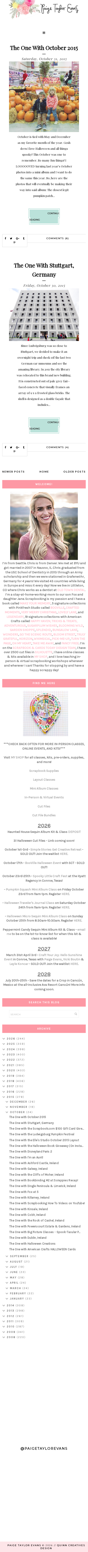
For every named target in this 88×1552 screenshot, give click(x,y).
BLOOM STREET (64, 634)
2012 (11, 1316)
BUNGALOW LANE (64, 630)
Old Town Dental (71, 590)
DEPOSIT (74, 832)
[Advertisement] (44, 1390)
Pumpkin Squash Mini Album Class (31, 889)
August (17, 1261)
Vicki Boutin (71, 959)
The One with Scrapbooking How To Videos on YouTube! (47, 1203)
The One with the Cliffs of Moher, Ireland (36, 1174)
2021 (11, 1065)
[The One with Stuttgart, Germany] (44, 340)
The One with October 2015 (44, 47)
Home (44, 471)
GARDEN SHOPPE (22, 630)
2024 (11, 1049)
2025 (11, 1043)
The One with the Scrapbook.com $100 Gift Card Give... (46, 1128)
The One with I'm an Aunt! (26, 1157)
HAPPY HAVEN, (41, 621)
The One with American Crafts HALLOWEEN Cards (42, 1249)
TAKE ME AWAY (43, 643)
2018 (11, 1081)
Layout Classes (44, 780)
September (20, 1256)
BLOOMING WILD (71, 626)
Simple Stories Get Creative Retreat (55, 849)
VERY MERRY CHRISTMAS (39, 612)
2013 (11, 1310)
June (14, 1272)
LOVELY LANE (67, 612)
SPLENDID (43, 630)
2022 (11, 1059)
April (15, 1282)
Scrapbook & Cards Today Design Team (44, 648)
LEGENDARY (15, 617)
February (18, 1293)
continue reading (44, 216)
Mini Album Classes (44, 788)
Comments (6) (57, 238)
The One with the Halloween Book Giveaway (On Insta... (46, 1145)
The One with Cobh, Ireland (27, 1214)
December (19, 1101)
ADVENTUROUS (15, 626)
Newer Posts (13, 471)
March (16, 1288)
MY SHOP (40, 657)
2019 (11, 1075)
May (14, 1277)
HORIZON (25, 639)
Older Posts (74, 471)
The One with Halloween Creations (32, 1243)
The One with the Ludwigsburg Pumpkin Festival (41, 1134)
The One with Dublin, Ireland (27, 1237)
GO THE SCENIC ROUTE (36, 634)
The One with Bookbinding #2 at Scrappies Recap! (43, 1180)
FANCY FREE (70, 643)
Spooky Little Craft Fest (50, 876)
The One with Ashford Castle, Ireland (34, 1163)
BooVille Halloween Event (43, 863)
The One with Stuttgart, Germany (31, 1123)
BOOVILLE (57, 608)
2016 (11, 1091)
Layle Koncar (18, 964)
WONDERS (10, 634)
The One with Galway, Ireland (28, 1168)
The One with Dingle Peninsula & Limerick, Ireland (42, 1186)
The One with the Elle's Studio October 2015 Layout (44, 1140)
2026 (11, 1038)
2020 (11, 1070)
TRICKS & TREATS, (64, 621)
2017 (11, 1086)
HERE (63, 854)
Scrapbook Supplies (44, 771)
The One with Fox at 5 (24, 1192)
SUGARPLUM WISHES (42, 626)
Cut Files (44, 806)
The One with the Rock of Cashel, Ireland (36, 1220)
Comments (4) (57, 447)
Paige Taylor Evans (24, 1545)
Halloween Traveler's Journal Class (29, 903)
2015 (11, 1096)
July (14, 1266)
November (19, 1106)
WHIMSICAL (42, 639)
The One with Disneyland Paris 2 (30, 1151)
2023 (11, 1054)
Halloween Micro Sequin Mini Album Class (37, 916)
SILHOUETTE (43, 652)
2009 (12, 1332)
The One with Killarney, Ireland (29, 1197)
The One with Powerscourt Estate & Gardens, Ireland (45, 1226)
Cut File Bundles (44, 815)
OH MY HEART (21, 643)
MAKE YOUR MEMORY (35, 603)
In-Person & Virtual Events (44, 797)
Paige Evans (53, 959)
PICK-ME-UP (61, 639)
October (18, 1112)
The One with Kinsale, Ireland (28, 1209)
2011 (11, 1321)
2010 (11, 1326)
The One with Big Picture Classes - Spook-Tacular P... (44, 1232)
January (17, 1298)
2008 (12, 1337)
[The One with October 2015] (44, 131)
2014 (11, 1305)
